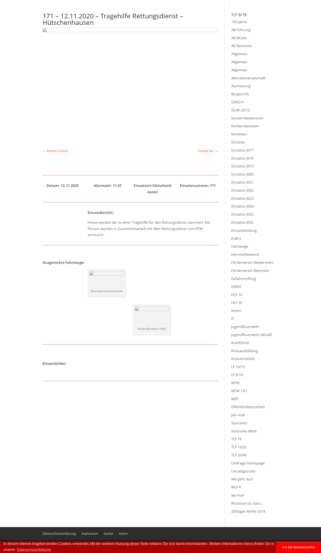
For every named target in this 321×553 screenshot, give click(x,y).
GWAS (236, 286)
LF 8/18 (237, 374)
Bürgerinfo (257, 15)
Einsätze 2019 (242, 166)
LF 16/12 (238, 366)
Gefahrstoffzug (243, 278)
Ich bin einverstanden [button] (298, 547)
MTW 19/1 (239, 391)
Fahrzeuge (239, 246)
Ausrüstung (240, 86)
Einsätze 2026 (242, 222)
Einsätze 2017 (242, 150)
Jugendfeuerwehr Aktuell (251, 334)
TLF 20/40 (239, 455)
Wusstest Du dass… (247, 503)
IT (232, 318)
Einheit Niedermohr (247, 118)
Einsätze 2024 (242, 206)
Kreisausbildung (244, 350)
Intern (274, 3)
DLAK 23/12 (240, 110)
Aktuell (190, 15)
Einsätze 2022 (242, 190)
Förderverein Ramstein (250, 270)
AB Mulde (239, 38)
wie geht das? (242, 479)
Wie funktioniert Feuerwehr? (222, 15)
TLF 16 (236, 439)
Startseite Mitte (244, 431)
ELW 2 (236, 238)
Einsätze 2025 (242, 214)
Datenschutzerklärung (221, 3)
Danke (262, 3)
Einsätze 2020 (242, 174)
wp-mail (237, 495)
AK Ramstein (241, 45)
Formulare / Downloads (288, 15)
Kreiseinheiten (243, 358)
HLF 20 (236, 302)
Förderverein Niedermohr (252, 262)
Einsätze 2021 (242, 182)
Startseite (239, 423)
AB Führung (240, 29)
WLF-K (236, 487)
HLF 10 (236, 294)
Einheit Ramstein (245, 126)
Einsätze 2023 (242, 198)
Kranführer (240, 342)
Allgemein (239, 53)
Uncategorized (243, 471)
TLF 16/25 (239, 447)
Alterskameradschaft (248, 78)
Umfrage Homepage (248, 463)
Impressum (247, 3)
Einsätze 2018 (242, 158)
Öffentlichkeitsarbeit (248, 407)
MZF (234, 398)
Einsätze (238, 142)
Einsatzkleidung (244, 230)
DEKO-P (237, 102)
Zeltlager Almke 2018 (248, 511)
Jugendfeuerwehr (245, 326)
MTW (235, 383)
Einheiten (239, 134)
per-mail (238, 415)
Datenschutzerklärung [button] (34, 549)
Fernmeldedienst (245, 254)
